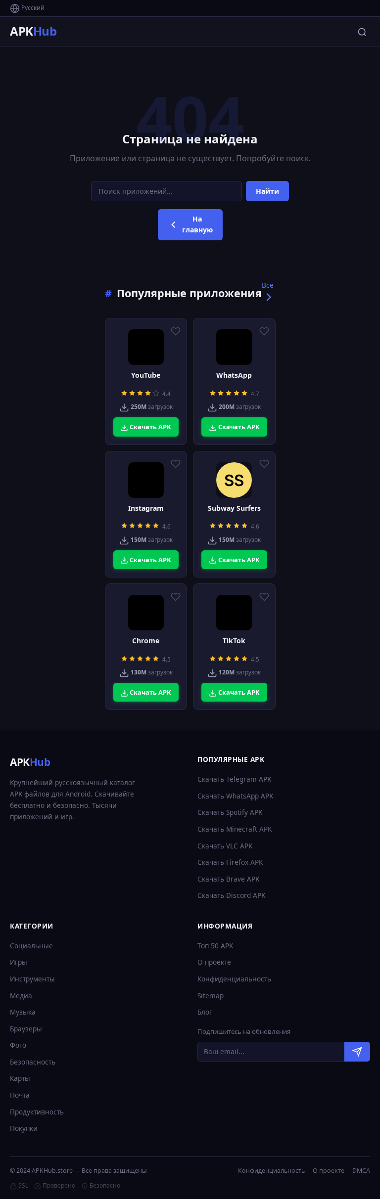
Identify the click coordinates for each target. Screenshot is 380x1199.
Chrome (145, 640)
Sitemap (210, 995)
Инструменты (32, 978)
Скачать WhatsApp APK (235, 795)
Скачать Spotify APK (229, 812)
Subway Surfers (234, 508)
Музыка (23, 1012)
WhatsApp (234, 375)
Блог (204, 1012)
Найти (267, 191)
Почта (20, 1095)
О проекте (214, 962)
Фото (18, 1045)
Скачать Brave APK (228, 879)
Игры (18, 962)
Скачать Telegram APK (234, 779)
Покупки (24, 1128)
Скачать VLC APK (224, 845)
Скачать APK (149, 426)
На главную (197, 224)
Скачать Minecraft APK (234, 829)
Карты (20, 1078)
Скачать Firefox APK (230, 862)
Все (268, 285)
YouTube (145, 375)
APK (33, 31)
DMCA (361, 1170)
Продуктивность (37, 1111)
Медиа (21, 995)
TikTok (234, 640)
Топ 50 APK (215, 945)
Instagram (146, 508)
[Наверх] (353, 1182)
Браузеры (26, 1028)
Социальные (31, 945)
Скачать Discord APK (231, 895)
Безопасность (32, 1061)
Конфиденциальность (234, 978)
